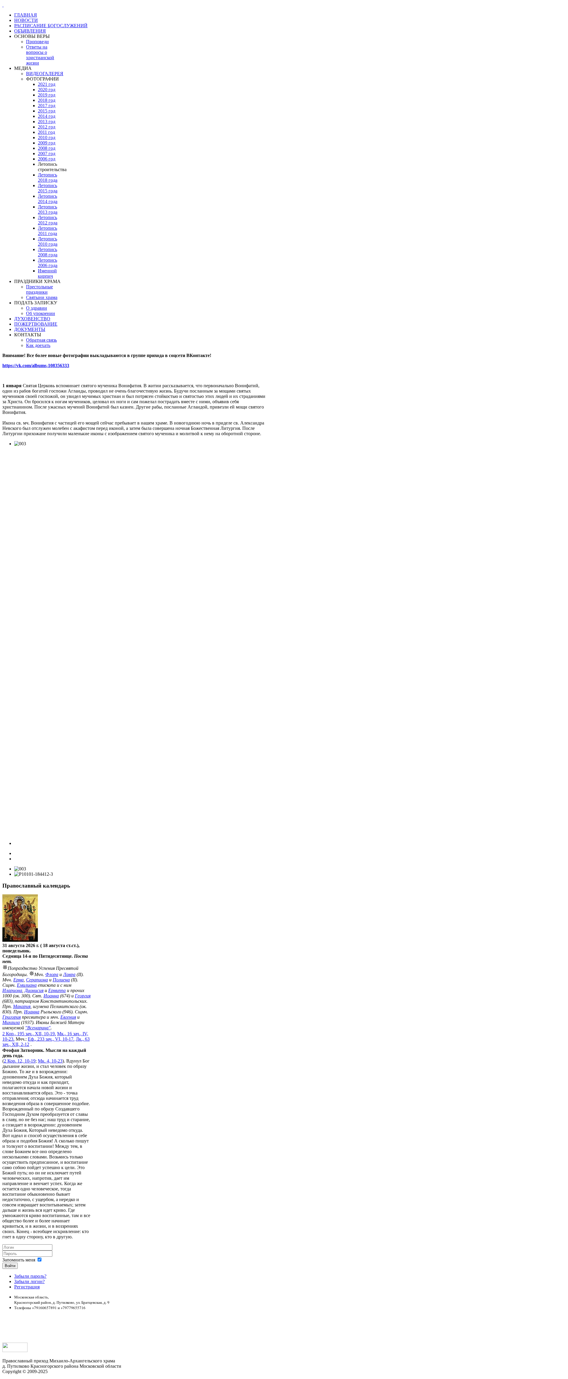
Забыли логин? (29, 1281)
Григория (11, 1017)
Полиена (61, 979)
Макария (21, 1006)
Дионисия (34, 990)
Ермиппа (57, 990)
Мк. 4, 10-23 (50, 1060)
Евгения (68, 1017)
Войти (10, 1266)
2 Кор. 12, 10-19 (20, 1060)
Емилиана (27, 985)
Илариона (12, 990)
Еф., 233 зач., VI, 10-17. (51, 1039)
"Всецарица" (38, 1027)
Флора (51, 974)
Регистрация (27, 1286)
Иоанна (51, 995)
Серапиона (37, 979)
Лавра (69, 974)
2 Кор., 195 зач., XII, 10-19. (29, 1033)
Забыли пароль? (30, 1276)
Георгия (83, 995)
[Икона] (20, 940)
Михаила (11, 1022)
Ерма (18, 979)
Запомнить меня (18, 1259)
